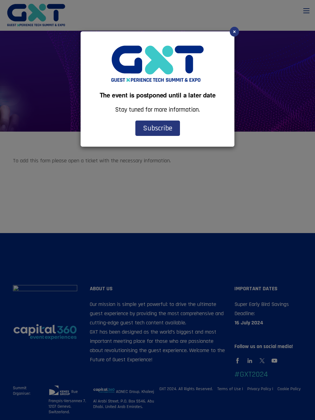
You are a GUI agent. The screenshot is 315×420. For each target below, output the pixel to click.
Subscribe (157, 128)
